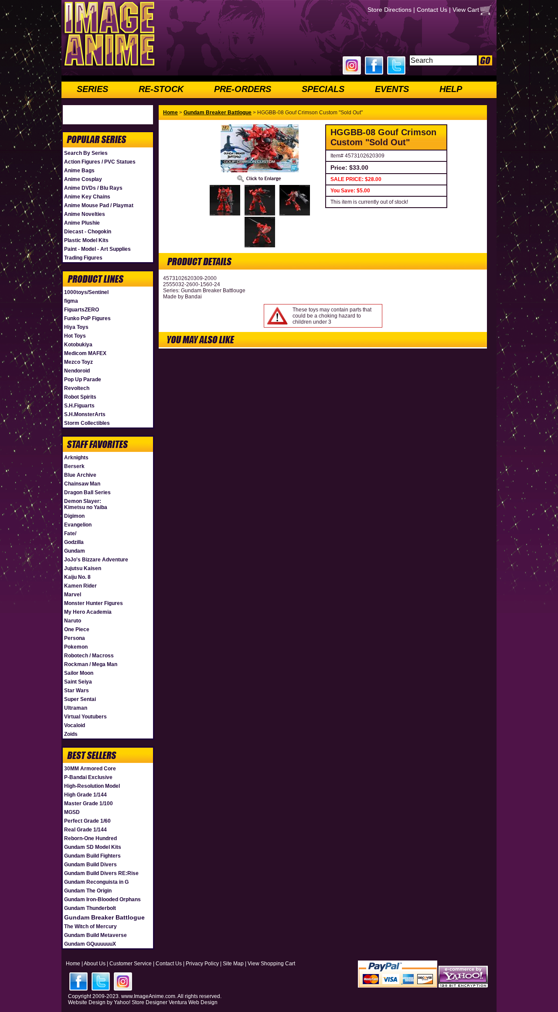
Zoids (71, 734)
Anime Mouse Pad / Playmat (98, 205)
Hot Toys (75, 336)
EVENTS (392, 89)
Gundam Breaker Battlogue (104, 917)
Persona (74, 638)
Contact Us (432, 9)
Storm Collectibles (87, 423)
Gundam (74, 551)
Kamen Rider (80, 586)
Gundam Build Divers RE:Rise (101, 873)
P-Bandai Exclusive (88, 777)
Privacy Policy (202, 964)
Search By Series (86, 153)
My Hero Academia (88, 612)
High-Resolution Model (92, 786)
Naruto (72, 621)
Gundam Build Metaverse (95, 935)
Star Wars (76, 690)
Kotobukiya (78, 345)
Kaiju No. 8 (77, 577)
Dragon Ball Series (87, 492)
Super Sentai (80, 699)
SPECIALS (323, 89)
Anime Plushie (82, 223)
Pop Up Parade (82, 379)
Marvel (72, 594)
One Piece (76, 629)
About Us (94, 964)
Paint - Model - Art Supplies (97, 249)
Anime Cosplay (83, 179)
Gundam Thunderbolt (90, 908)
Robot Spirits (80, 397)
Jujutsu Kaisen (82, 568)
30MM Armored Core (90, 769)
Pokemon (76, 647)
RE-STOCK (161, 89)
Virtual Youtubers (85, 717)
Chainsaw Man (82, 484)
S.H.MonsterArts (84, 414)
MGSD (72, 812)
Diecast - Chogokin (87, 232)
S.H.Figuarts (79, 406)
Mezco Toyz (78, 362)
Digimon (74, 516)
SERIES (92, 89)
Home (170, 112)
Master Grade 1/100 (88, 803)
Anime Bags (79, 171)
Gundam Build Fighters (92, 856)
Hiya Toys (76, 327)
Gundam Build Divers (90, 865)
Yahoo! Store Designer (140, 1002)
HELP (450, 89)
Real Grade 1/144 (85, 830)
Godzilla (74, 542)
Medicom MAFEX (85, 353)
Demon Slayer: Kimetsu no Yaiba (85, 504)
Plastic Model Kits (86, 240)
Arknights (76, 458)
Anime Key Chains (87, 197)
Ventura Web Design (193, 1002)
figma (71, 301)
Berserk (74, 466)
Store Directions (389, 9)
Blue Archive (80, 475)
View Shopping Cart (271, 964)
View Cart (466, 9)
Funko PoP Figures (87, 318)
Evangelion (78, 525)
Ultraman (75, 708)
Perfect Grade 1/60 (87, 821)
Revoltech (76, 388)
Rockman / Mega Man (90, 664)
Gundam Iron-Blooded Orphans (102, 899)
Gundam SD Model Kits (92, 847)
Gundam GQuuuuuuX (90, 944)
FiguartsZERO (81, 310)
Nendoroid (77, 371)
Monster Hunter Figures (93, 603)
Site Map (233, 964)
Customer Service (130, 964)
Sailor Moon (78, 673)
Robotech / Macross (89, 656)
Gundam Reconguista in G (96, 882)
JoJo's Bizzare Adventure (96, 560)
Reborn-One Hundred (90, 838)
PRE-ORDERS (242, 89)
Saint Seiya (78, 682)
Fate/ (70, 533)
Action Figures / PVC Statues (100, 162)
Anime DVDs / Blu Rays (93, 188)
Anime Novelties (84, 214)
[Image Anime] (108, 67)
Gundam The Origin (88, 891)
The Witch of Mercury (90, 926)
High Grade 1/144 (85, 795)
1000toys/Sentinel (86, 292)
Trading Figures (83, 258)
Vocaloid (74, 725)
